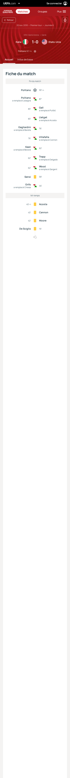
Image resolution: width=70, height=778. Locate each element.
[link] (23, 11)
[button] (61, 11)
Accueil (9, 59)
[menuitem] (25, 11)
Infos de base (25, 59)
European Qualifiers (8, 11)
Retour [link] (10, 20)
